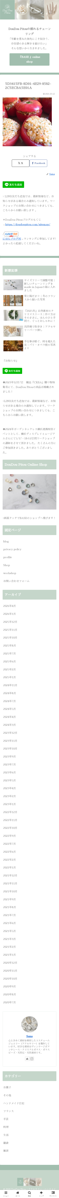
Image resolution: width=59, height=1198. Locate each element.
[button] (53, 702)
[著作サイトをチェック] (27, 1059)
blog (6, 541)
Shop (6, 565)
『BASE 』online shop (29, 59)
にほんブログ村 (12, 239)
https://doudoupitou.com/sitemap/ (27, 224)
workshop (9, 573)
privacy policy (12, 549)
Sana (29, 1036)
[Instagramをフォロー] (32, 1059)
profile (7, 557)
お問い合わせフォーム (16, 581)
